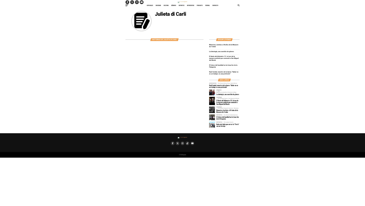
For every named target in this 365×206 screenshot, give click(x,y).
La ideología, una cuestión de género (221, 51)
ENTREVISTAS (190, 5)
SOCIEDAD (158, 5)
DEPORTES (181, 5)
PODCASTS (200, 5)
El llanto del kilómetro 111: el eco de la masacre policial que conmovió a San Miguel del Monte (224, 58)
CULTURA (166, 5)
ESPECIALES (150, 5)
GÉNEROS (173, 5)
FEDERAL (207, 5)
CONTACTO (215, 5)
